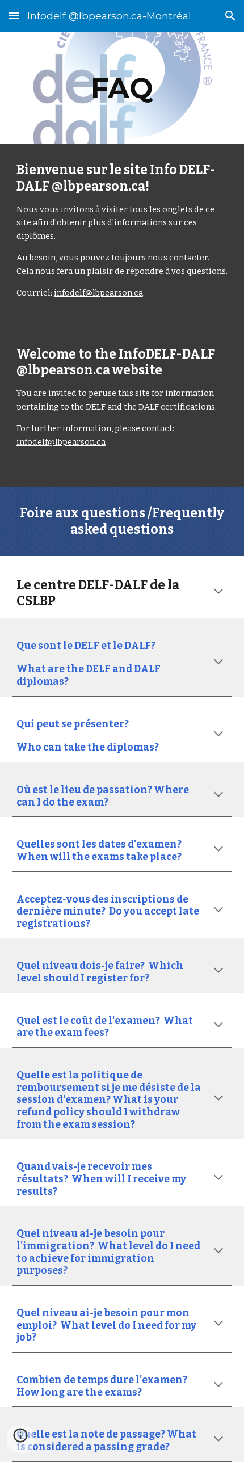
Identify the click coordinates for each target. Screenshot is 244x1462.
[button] (13, 15)
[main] (122, 88)
